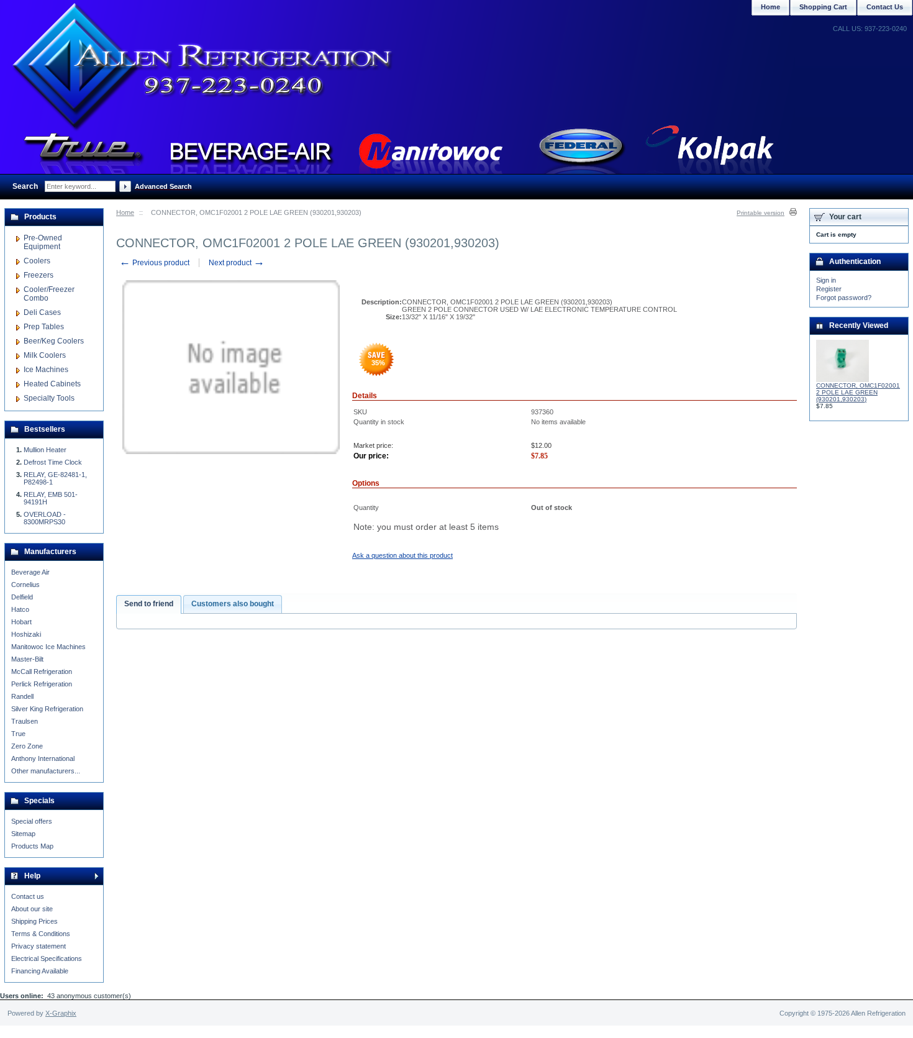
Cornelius (25, 584)
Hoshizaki (26, 634)
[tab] (148, 604)
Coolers (37, 261)
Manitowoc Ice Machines (48, 646)
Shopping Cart (823, 7)
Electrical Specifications (46, 958)
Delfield (22, 597)
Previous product (154, 262)
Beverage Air (30, 572)
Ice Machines (46, 369)
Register (829, 289)
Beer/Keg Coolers (54, 341)
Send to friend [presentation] (148, 603)
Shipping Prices (34, 921)
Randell (22, 696)
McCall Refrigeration (41, 671)
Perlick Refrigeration (41, 684)
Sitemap (23, 833)
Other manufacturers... (45, 771)
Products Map (32, 846)
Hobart (21, 622)
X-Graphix (60, 1013)
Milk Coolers (45, 355)
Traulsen (24, 721)
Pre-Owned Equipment (43, 242)
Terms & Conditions (40, 933)
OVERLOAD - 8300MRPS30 (45, 518)
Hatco (20, 609)
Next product (237, 262)
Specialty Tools (49, 398)
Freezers (38, 275)
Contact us (27, 896)
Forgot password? (843, 297)
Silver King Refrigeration (47, 708)
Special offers (31, 821)
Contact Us (884, 7)
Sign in (826, 280)
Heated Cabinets (52, 384)
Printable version (760, 212)
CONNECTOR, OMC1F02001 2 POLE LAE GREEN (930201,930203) (858, 392)
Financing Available (39, 971)
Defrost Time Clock (53, 462)
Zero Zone (27, 746)
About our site (32, 909)
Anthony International (43, 758)
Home (125, 212)
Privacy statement (38, 946)
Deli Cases (42, 312)
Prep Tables (44, 326)
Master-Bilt (27, 659)
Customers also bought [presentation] (232, 603)
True (18, 733)
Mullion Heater (45, 449)
